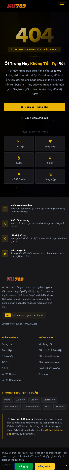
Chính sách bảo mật (49, 356)
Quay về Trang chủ (36, 107)
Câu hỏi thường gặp (36, 117)
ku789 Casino (9, 374)
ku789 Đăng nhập (11, 380)
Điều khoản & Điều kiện (50, 350)
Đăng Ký (23, 466)
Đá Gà (5, 362)
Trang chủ (7, 344)
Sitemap (43, 374)
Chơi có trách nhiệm (49, 362)
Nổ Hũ (5, 368)
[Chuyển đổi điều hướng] (62, 6)
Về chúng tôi (45, 344)
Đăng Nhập (44, 466)
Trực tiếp (7, 350)
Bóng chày (8, 356)
